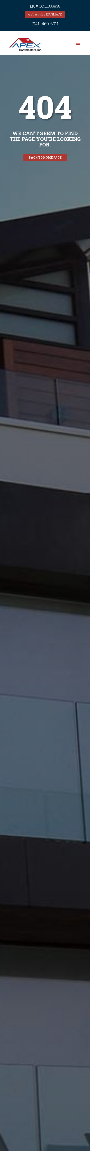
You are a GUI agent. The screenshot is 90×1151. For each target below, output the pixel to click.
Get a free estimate (45, 14)
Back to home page (45, 157)
